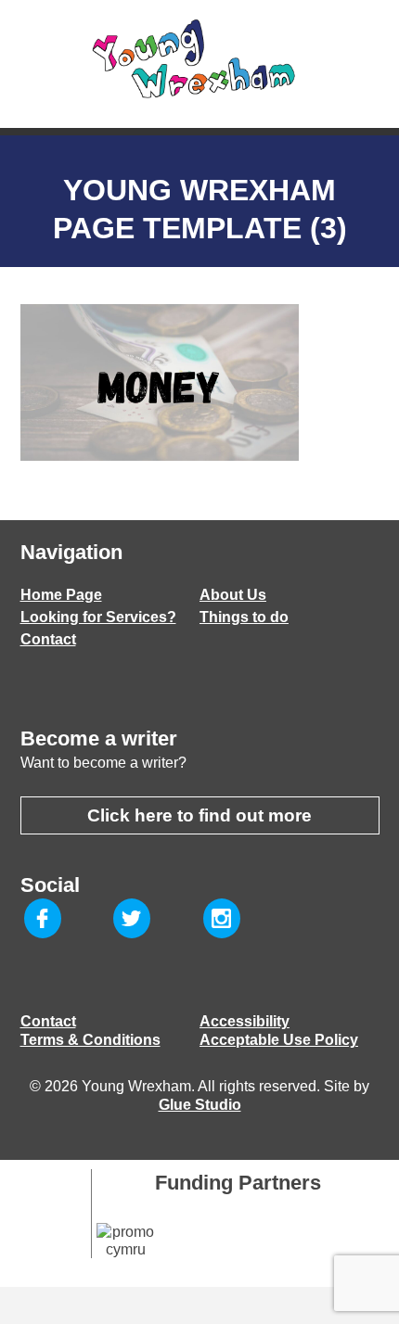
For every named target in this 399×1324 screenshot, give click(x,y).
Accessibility (245, 1021)
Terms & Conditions (90, 1040)
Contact (48, 639)
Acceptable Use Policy (279, 1040)
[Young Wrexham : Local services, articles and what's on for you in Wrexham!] (199, 59)
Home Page (61, 595)
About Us (233, 595)
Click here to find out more (199, 815)
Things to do (244, 617)
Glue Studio (200, 1105)
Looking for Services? (98, 617)
